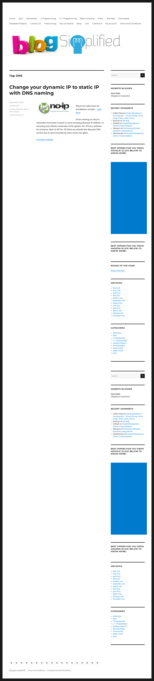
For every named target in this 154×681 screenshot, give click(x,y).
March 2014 (117, 311)
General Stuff (14, 106)
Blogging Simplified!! (17, 670)
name (11, 112)
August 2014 (117, 303)
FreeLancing (50, 23)
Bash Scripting (87, 18)
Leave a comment (16, 115)
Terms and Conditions (130, 23)
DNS (18, 109)
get (25, 109)
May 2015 (116, 296)
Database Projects (18, 23)
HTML (100, 18)
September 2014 (119, 301)
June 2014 (116, 306)
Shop (79, 23)
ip (28, 109)
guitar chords (118, 351)
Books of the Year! (118, 271)
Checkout (97, 23)
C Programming (48, 18)
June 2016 (116, 291)
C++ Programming (68, 18)
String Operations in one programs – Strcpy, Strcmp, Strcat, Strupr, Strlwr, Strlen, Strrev (128, 115)
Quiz (21, 18)
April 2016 (117, 293)
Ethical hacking (119, 346)
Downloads (123, 18)
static (17, 112)
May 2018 (116, 288)
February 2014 (118, 313)
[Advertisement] (129, 198)
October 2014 (118, 298)
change (12, 109)
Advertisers (31, 18)
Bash (115, 336)
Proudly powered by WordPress (59, 670)
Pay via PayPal (66, 23)
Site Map (111, 18)
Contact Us (35, 23)
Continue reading (44, 139)
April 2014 (117, 308)
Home (12, 18)
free (21, 109)
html (115, 353)
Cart (87, 23)
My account (111, 23)
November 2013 (119, 316)
